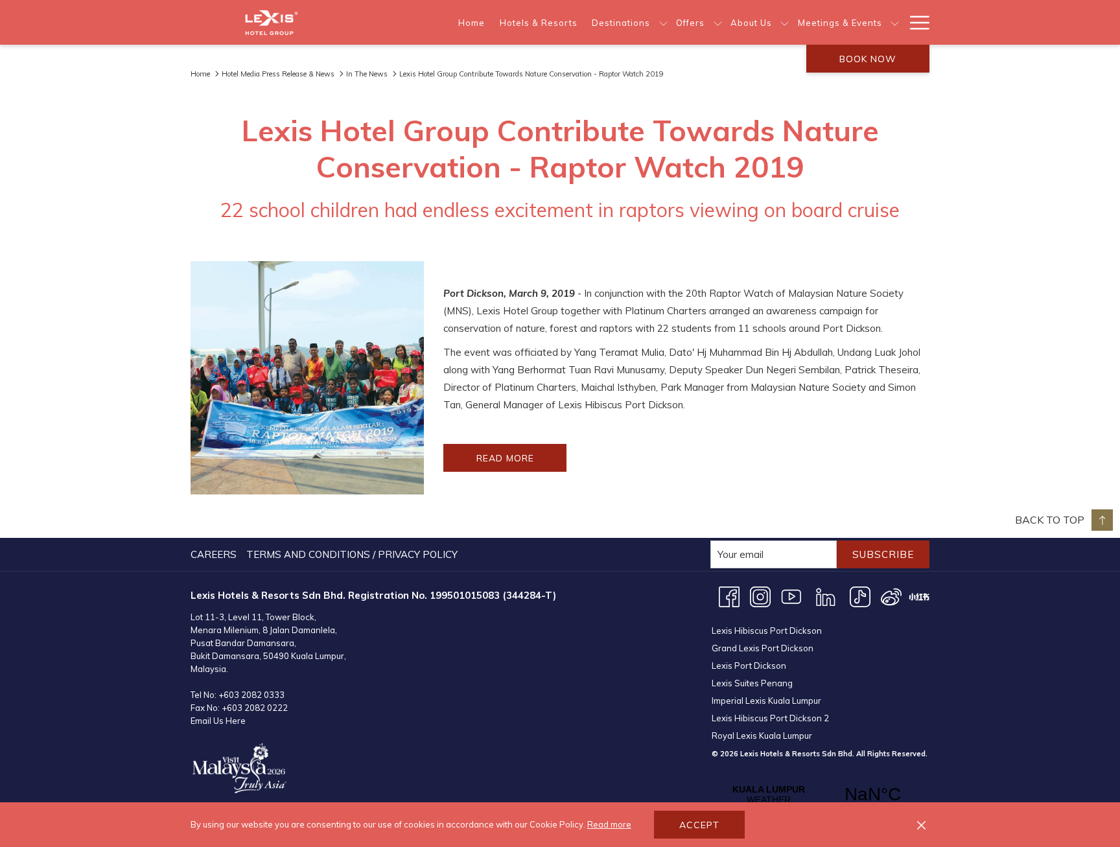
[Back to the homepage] (272, 22)
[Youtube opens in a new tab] (791, 596)
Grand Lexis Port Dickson (762, 648)
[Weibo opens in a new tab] (891, 596)
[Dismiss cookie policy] (921, 824)
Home (200, 73)
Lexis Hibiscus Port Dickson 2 (770, 718)
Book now (867, 59)
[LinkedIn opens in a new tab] (825, 596)
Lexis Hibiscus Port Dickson (767, 630)
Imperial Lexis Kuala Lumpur (766, 700)
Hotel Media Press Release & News (278, 73)
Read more (609, 824)
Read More (521, 462)
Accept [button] (699, 825)
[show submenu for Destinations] (663, 22)
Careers (214, 554)
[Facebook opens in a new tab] (729, 596)
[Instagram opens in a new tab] (760, 596)
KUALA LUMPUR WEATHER (820, 794)
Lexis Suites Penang (752, 683)
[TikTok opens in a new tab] (860, 596)
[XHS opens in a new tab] (919, 596)
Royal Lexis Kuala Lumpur (762, 735)
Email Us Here (218, 720)
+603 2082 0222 (255, 707)
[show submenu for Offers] (717, 22)
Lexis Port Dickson (749, 665)
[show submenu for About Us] (784, 22)
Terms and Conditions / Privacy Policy (352, 554)
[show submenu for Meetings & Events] (894, 22)
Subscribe (883, 554)
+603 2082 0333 (251, 695)
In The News (367, 73)
